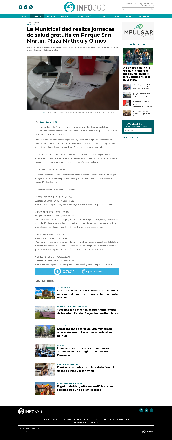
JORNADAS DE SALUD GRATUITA (99, 112)
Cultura (115, 16)
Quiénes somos (80, 422)
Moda (128, 16)
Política (51, 16)
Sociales (37, 16)
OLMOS (73, 112)
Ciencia (102, 16)
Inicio (23, 16)
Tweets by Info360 (130, 137)
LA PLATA (49, 112)
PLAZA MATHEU (114, 112)
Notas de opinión (84, 16)
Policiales (65, 16)
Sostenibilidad (144, 16)
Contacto (94, 422)
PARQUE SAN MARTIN (82, 112)
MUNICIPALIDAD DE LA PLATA (62, 112)
